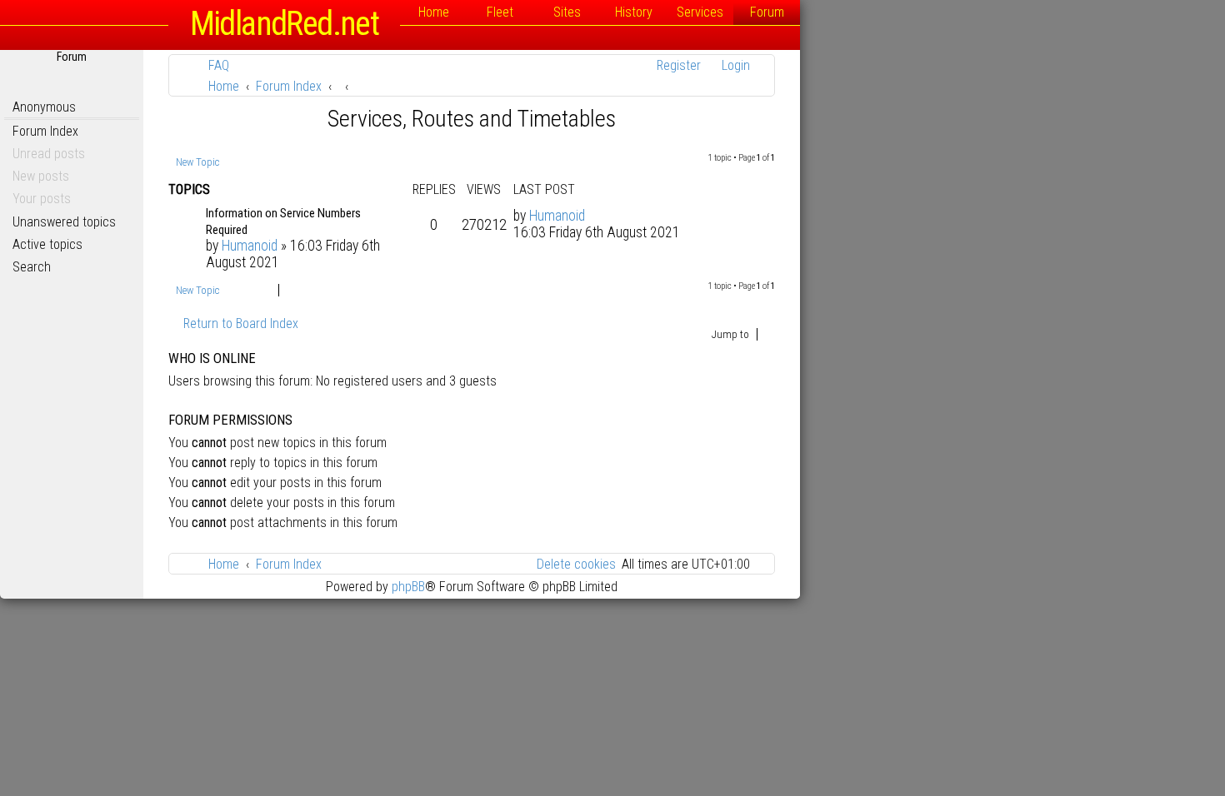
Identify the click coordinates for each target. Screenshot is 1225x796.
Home (433, 12)
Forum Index (45, 131)
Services (700, 12)
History (633, 12)
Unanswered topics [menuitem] (64, 222)
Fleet (500, 12)
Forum (767, 12)
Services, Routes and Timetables (472, 118)
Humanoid (250, 245)
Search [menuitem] (31, 267)
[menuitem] (211, 65)
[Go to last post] (593, 215)
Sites (567, 12)
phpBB (408, 587)
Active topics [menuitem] (47, 244)
